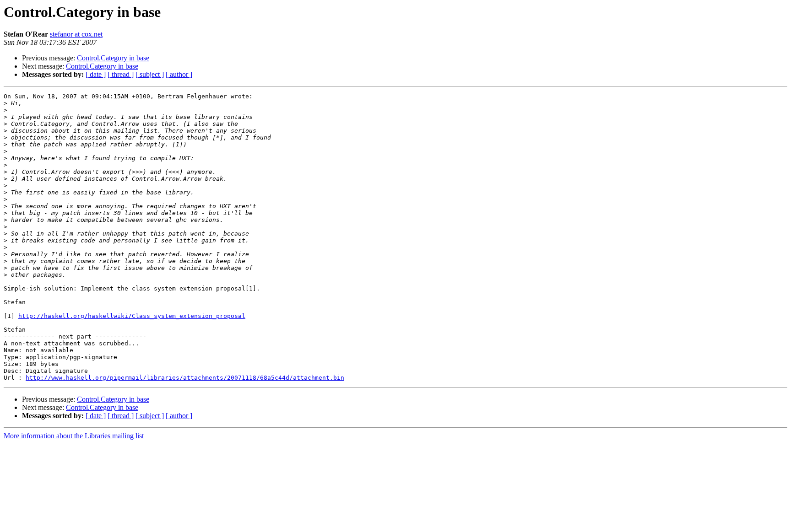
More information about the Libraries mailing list (74, 436)
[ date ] (96, 74)
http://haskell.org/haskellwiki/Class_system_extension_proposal (131, 315)
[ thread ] (121, 74)
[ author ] (179, 74)
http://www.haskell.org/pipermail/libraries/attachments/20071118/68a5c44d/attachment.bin (185, 377)
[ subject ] (149, 74)
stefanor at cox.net (76, 34)
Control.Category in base (113, 58)
